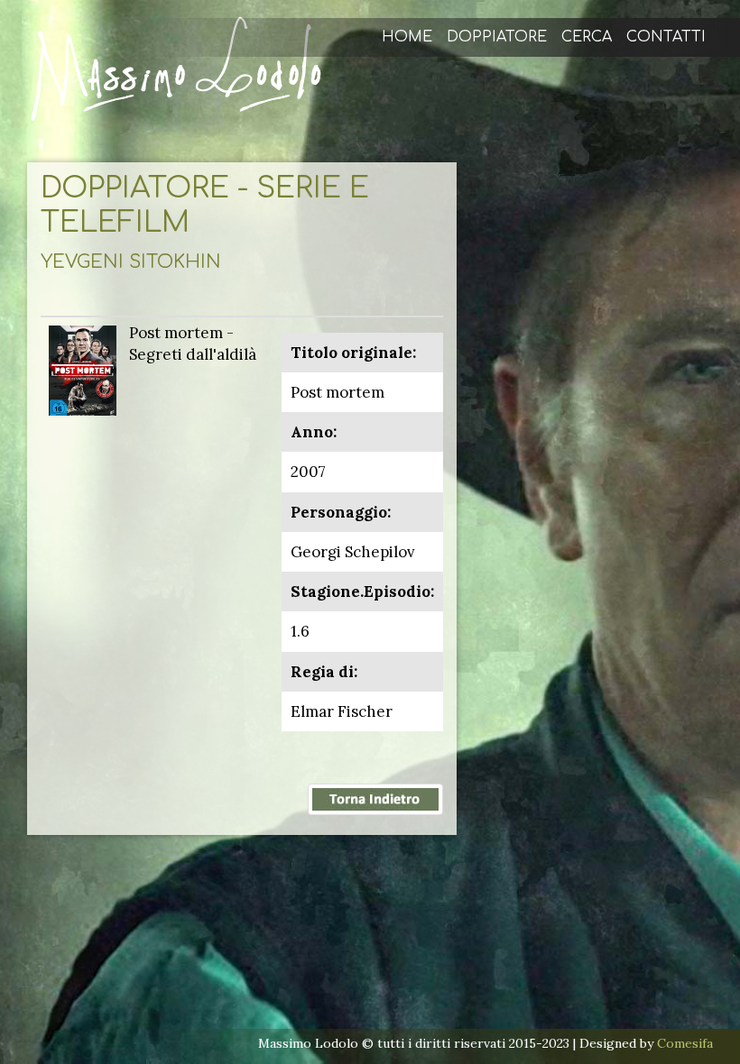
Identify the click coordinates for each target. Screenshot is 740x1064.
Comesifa (685, 1043)
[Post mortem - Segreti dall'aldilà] (82, 369)
